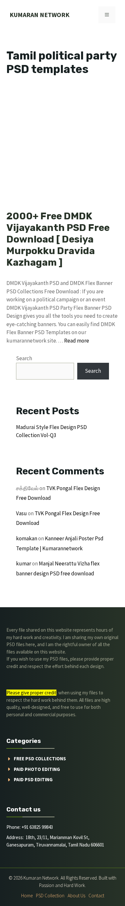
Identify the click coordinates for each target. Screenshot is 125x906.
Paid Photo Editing (37, 769)
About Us (76, 895)
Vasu (21, 513)
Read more (76, 340)
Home (27, 895)
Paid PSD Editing (33, 779)
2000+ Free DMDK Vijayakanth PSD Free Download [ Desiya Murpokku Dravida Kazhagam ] (58, 239)
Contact (96, 895)
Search (24, 358)
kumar (23, 563)
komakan (26, 538)
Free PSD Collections (40, 758)
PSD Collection (50, 895)
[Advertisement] (62, 145)
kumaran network (40, 15)
